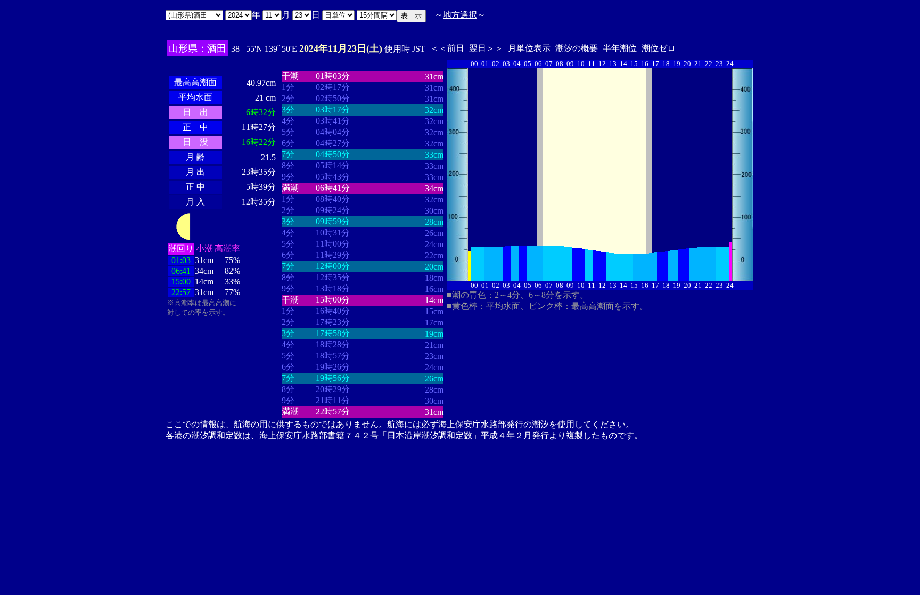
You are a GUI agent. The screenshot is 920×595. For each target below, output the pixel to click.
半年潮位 (620, 48)
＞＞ (494, 48)
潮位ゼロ (659, 48)
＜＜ (438, 48)
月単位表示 (529, 48)
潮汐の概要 (576, 48)
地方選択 (460, 14)
